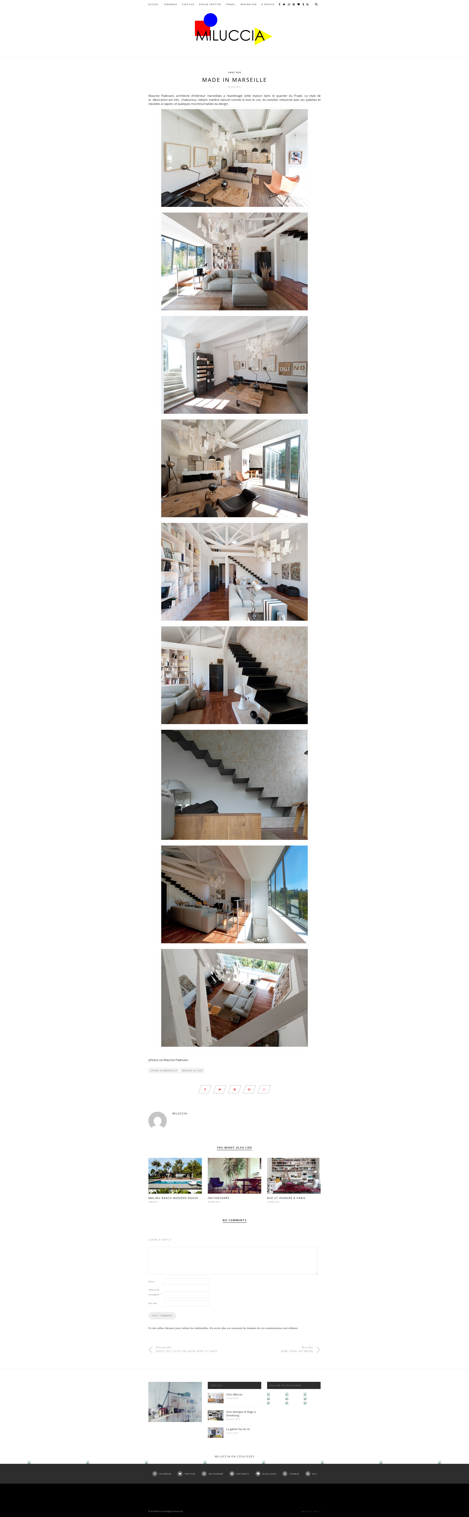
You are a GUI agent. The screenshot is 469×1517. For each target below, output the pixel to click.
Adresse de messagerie (154, 1292)
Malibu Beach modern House (173, 1198)
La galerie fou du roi (238, 1429)
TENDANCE (170, 4)
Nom (151, 1281)
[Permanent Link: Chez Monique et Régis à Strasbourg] (216, 1420)
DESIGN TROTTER (210, 4)
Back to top (310, 1511)
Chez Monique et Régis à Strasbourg (241, 1413)
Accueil (153, 4)
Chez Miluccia (234, 1394)
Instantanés (219, 1198)
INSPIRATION (248, 4)
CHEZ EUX (188, 4)
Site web (152, 1303)
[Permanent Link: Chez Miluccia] (216, 1402)
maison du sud (192, 1070)
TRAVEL (230, 4)
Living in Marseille (163, 1070)
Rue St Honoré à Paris (286, 1198)
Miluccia (179, 1113)
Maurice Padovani (176, 1060)
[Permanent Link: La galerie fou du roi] (216, 1437)
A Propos (267, 4)
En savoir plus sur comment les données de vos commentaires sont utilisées (254, 1328)
